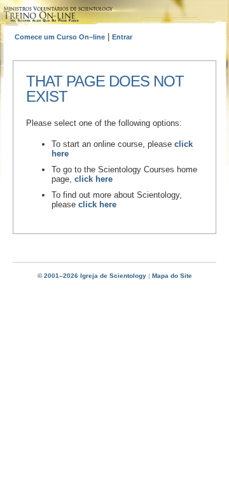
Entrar (122, 37)
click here (93, 179)
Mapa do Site (172, 275)
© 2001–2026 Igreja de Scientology (92, 275)
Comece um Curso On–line (60, 37)
